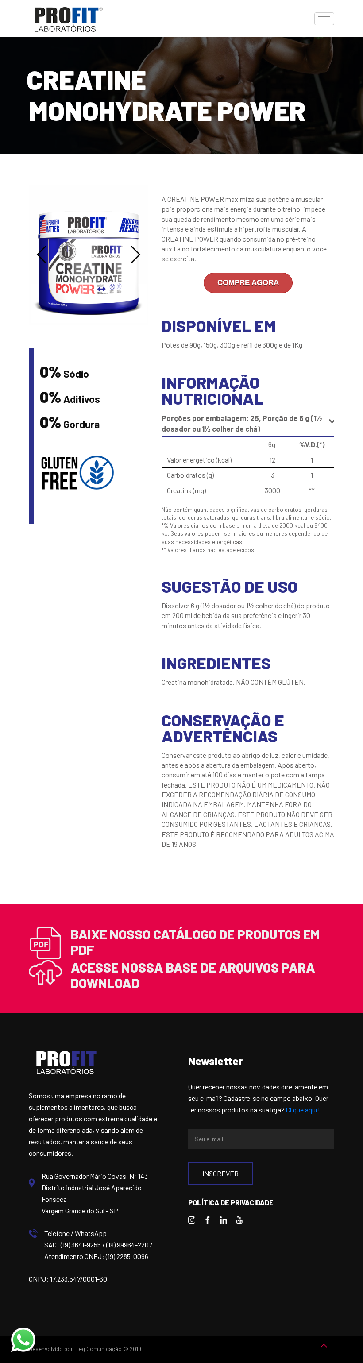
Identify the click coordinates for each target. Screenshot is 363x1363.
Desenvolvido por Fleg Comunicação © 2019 (85, 1348)
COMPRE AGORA (248, 282)
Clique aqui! (303, 1109)
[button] (42, 254)
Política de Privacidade (231, 1202)
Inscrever (220, 1173)
